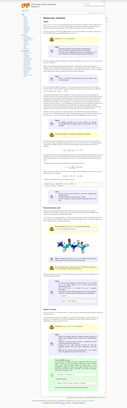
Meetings (26, 72)
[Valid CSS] (74, 402)
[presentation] (99, 61)
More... (25, 76)
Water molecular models (50, 24)
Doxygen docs (27, 64)
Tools (25, 47)
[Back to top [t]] (107, 28)
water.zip (64, 38)
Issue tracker (27, 66)
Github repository (28, 67)
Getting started (27, 52)
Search (104, 3)
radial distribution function (88, 61)
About (25, 16)
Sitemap (103, 6)
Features (26, 21)
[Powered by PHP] (60, 402)
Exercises (26, 42)
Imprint (63, 404)
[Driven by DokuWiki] (81, 402)
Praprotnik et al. (72, 33)
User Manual (27, 37)
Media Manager (96, 6)
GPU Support (27, 28)
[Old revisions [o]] (107, 21)
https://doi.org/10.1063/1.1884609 (79, 143)
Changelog (26, 30)
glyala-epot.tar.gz (71, 226)
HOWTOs (26, 41)
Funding (26, 33)
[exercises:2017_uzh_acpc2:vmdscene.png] (73, 245)
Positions (26, 25)
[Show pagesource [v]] (107, 18)
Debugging (26, 55)
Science (26, 18)
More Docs (26, 48)
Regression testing (28, 58)
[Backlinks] (107, 25)
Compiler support (28, 75)
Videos (25, 19)
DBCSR (25, 73)
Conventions (27, 57)
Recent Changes (88, 6)
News (25, 24)
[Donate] (52, 402)
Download (26, 22)
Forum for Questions (28, 38)
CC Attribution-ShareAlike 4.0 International (85, 400)
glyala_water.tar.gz (70, 326)
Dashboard (26, 61)
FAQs (25, 45)
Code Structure (27, 60)
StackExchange (27, 40)
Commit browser (27, 69)
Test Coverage (27, 63)
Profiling (26, 54)
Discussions (26, 70)
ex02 (27, 10)
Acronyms (26, 44)
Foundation (26, 31)
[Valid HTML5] (67, 402)
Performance (27, 27)
